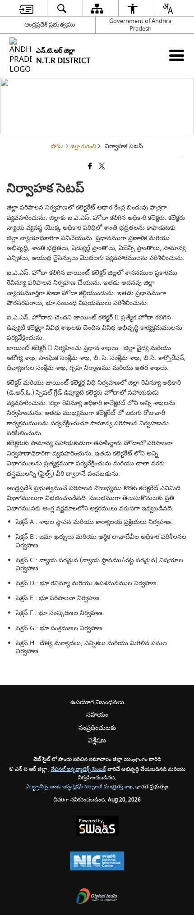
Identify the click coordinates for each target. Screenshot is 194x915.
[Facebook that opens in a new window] (89, 167)
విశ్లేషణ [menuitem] (97, 740)
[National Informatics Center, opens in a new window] (97, 862)
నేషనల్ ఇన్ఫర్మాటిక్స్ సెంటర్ (78, 769)
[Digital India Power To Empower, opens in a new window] (97, 897)
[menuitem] (26, 8)
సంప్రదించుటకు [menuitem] (97, 728)
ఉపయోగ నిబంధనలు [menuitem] (97, 702)
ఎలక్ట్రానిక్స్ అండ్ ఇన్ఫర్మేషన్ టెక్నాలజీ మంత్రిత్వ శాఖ (79, 787)
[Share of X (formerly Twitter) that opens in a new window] (101, 167)
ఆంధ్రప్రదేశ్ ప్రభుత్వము (49, 24)
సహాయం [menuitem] (97, 714)
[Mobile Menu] (177, 55)
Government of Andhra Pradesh (140, 25)
